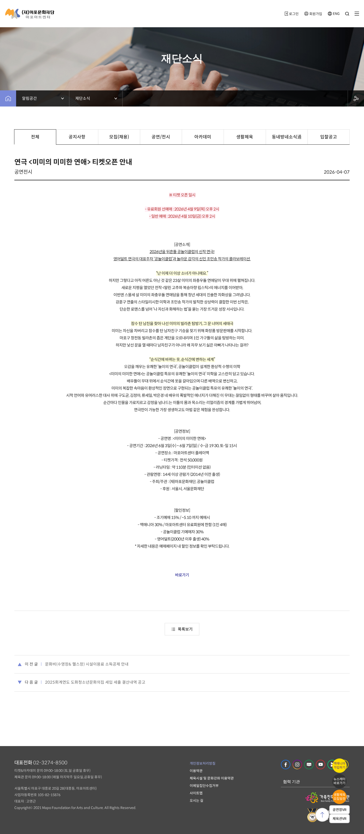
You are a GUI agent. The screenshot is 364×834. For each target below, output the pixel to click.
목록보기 (185, 629)
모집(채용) (119, 137)
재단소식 (82, 98)
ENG (336, 13)
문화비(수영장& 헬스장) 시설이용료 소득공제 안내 (87, 664)
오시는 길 (196, 800)
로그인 (294, 14)
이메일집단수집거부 (204, 785)
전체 (35, 137)
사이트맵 (196, 793)
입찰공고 (328, 137)
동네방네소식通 (287, 137)
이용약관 (196, 771)
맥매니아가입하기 (339, 765)
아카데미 (202, 137)
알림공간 (29, 98)
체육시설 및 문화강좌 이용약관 (212, 778)
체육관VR (339, 818)
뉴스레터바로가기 (339, 781)
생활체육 (244, 137)
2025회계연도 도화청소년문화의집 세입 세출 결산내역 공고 (95, 682)
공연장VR (339, 809)
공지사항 (77, 137)
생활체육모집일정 (339, 797)
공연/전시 (161, 137)
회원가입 (315, 14)
